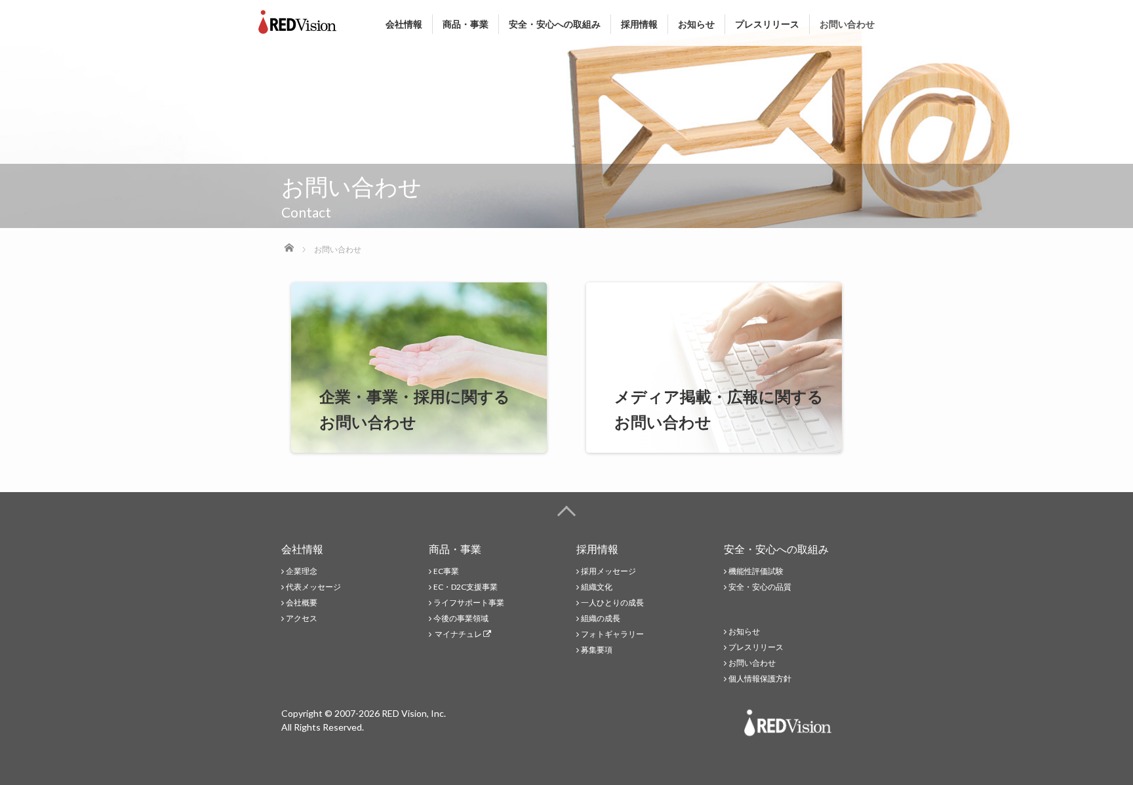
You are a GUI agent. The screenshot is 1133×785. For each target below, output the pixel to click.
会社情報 (404, 23)
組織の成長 (600, 618)
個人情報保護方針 (759, 678)
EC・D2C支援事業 (465, 587)
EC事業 (446, 571)
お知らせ (696, 23)
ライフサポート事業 (468, 602)
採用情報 (639, 23)
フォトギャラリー (612, 634)
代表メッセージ (313, 587)
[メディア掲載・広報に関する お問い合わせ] (714, 444)
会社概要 (301, 602)
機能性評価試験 (756, 571)
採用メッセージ (608, 571)
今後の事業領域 (460, 618)
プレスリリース (767, 23)
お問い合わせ (847, 23)
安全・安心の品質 (759, 587)
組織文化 (596, 587)
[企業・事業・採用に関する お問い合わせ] (419, 444)
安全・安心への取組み (555, 23)
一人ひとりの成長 (612, 602)
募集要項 (596, 650)
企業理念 (301, 571)
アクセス (301, 618)
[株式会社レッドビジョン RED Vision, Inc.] (297, 19)
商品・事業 (465, 23)
